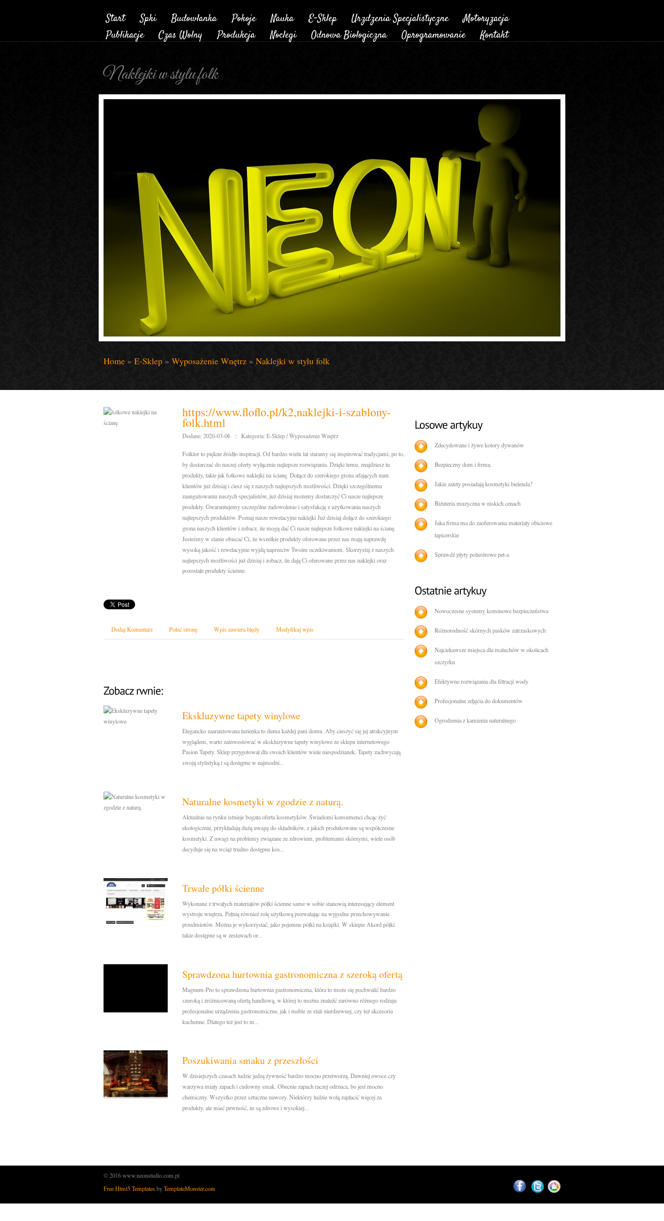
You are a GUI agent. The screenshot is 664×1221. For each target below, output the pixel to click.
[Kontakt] (494, 33)
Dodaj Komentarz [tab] (132, 629)
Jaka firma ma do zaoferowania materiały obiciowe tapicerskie (493, 529)
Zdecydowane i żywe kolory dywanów (479, 445)
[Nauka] (282, 16)
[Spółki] (148, 16)
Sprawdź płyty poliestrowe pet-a (472, 554)
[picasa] (554, 1186)
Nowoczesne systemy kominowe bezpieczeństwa (491, 611)
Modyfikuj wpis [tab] (295, 629)
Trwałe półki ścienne (223, 888)
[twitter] (537, 1186)
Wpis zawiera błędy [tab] (237, 629)
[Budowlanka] (194, 16)
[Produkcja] (236, 33)
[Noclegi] (283, 33)
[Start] (116, 16)
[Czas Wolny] (180, 33)
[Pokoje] (244, 16)
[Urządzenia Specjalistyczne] (400, 16)
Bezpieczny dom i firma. (463, 464)
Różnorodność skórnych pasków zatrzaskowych (490, 630)
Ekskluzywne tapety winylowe (241, 715)
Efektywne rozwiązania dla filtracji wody (481, 681)
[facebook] (519, 1186)
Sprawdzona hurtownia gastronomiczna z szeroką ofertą (292, 974)
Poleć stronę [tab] (183, 629)
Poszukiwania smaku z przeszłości (250, 1060)
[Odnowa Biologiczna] (349, 33)
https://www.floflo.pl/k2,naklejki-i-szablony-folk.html (286, 417)
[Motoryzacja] (486, 16)
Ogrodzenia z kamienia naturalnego (475, 720)
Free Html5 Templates (129, 1188)
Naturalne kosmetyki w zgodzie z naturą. (262, 801)
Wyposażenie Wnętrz (209, 361)
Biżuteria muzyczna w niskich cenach (478, 503)
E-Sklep (148, 361)
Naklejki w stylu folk (293, 361)
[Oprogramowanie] (433, 33)
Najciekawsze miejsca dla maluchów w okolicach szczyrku (491, 656)
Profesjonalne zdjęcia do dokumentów (479, 701)
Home (114, 361)
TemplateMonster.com (189, 1188)
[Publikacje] (125, 33)
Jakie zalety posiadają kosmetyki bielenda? (483, 484)
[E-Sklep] (322, 16)
